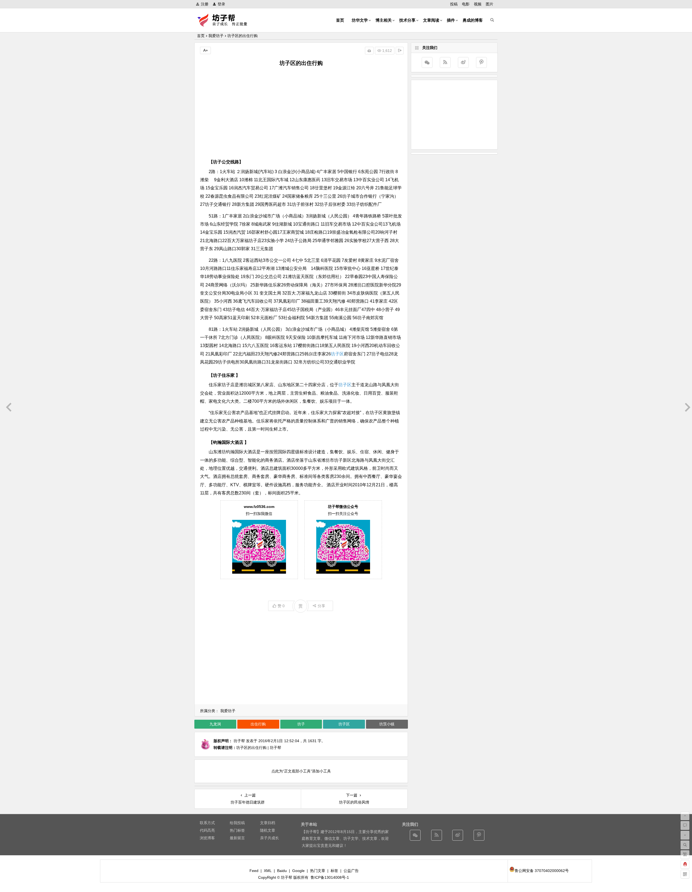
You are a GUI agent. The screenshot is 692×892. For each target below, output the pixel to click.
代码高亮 (207, 830)
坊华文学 (360, 20)
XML (268, 870)
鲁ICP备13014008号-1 (330, 877)
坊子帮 (239, 741)
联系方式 (207, 823)
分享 (321, 606)
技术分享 (407, 20)
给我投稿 (237, 823)
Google (298, 870)
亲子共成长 (269, 838)
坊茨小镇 (386, 724)
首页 (340, 20)
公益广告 (351, 870)
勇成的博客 (473, 20)
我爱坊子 (216, 36)
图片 (489, 4)
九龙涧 (215, 724)
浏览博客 (207, 838)
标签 (334, 870)
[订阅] (445, 62)
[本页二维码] (685, 874)
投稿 (454, 4)
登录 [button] (221, 4)
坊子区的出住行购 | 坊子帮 (258, 747)
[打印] (369, 50)
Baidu (282, 870)
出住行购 (258, 724)
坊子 (301, 724)
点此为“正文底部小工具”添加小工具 (301, 771)
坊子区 (337, 354)
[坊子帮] (225, 24)
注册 (204, 4)
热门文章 (317, 870)
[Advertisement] (301, 112)
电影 (466, 4)
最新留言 (237, 838)
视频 (477, 4)
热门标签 (237, 830)
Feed (253, 870)
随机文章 (267, 830)
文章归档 (267, 823)
